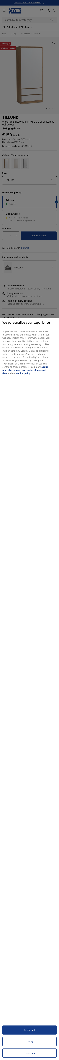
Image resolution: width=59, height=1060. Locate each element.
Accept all (29, 1030)
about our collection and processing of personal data (25, 370)
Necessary (29, 1053)
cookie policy (23, 373)
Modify (29, 1041)
